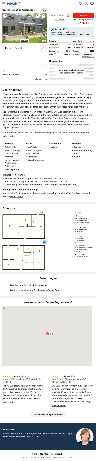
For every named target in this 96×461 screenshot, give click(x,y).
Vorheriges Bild (5, 29)
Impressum (35, 458)
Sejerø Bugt (52, 193)
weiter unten (16, 196)
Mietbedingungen (88, 57)
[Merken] (44, 16)
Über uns (25, 458)
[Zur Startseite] (14, 3)
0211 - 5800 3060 (40, 454)
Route (44, 74)
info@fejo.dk (57, 454)
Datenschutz (45, 458)
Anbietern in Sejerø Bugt (48, 290)
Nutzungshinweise (58, 458)
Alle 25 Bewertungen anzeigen (48, 414)
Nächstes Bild (44, 29)
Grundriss (24, 41)
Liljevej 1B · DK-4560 (10, 74)
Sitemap (71, 458)
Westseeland (83, 193)
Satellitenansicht (24, 58)
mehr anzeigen (9, 402)
